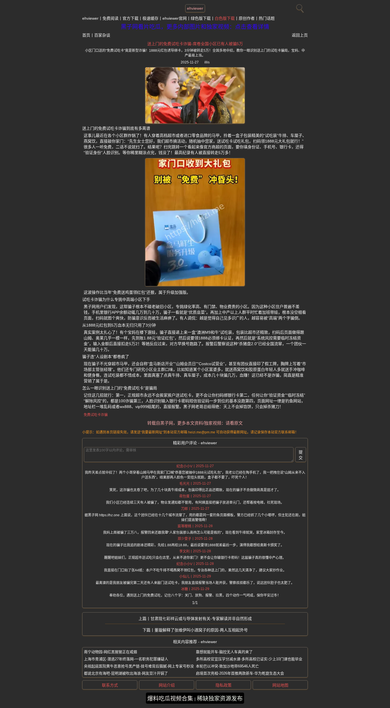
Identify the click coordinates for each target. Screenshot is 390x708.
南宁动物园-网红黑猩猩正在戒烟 (110, 652)
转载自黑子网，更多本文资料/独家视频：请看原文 (195, 423)
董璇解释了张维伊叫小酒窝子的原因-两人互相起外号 (201, 630)
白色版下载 (225, 18)
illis (207, 62)
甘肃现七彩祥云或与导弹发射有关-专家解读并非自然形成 (201, 618)
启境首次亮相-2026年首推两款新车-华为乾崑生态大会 (240, 673)
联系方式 (110, 685)
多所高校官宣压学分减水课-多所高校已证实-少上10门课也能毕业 (249, 659)
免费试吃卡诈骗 (96, 415)
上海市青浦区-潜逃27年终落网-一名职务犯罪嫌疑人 (126, 659)
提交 (301, 455)
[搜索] (299, 7)
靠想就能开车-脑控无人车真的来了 (224, 652)
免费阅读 (110, 18)
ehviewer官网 (174, 18)
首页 (86, 35)
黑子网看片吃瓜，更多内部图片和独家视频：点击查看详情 (195, 27)
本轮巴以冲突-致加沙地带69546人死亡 (227, 666)
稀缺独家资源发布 (220, 698)
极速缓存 (150, 18)
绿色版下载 (201, 18)
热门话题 (267, 18)
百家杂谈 (102, 35)
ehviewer (195, 8)
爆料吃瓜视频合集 (170, 698)
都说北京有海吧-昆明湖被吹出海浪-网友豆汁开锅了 (126, 673)
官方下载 (130, 18)
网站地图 (280, 685)
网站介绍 (167, 685)
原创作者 (247, 18)
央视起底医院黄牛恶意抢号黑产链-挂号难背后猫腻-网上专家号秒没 (139, 666)
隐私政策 (224, 685)
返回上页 (300, 35)
